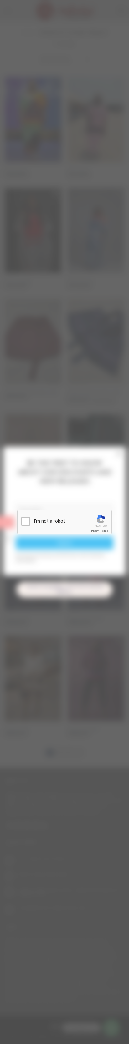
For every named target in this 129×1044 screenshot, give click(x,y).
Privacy (95, 531)
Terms (104, 531)
